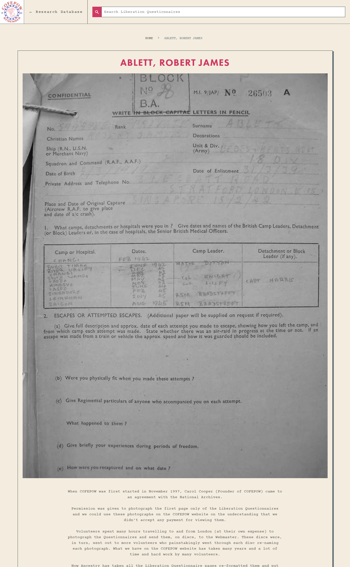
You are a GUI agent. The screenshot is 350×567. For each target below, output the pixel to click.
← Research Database (56, 12)
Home (149, 38)
